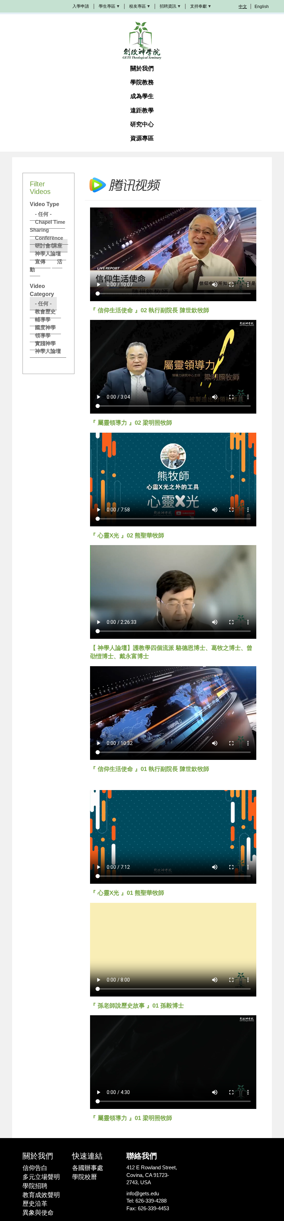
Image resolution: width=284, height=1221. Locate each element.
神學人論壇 (48, 253)
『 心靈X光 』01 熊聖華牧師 (127, 893)
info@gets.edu (142, 1193)
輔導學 (43, 319)
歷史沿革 (35, 1203)
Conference (49, 238)
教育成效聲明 (41, 1195)
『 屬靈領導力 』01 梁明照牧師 (131, 1118)
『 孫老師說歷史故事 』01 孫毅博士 (137, 1005)
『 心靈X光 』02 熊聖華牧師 (127, 535)
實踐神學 (45, 343)
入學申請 (80, 6)
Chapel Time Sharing (47, 226)
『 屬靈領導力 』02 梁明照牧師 (131, 422)
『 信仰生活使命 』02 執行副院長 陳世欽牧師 (149, 310)
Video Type (44, 204)
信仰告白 (35, 1167)
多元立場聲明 (41, 1176)
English (262, 6)
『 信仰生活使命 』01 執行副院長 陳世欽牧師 (149, 769)
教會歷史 (45, 311)
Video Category (42, 290)
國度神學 (45, 327)
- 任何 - (43, 214)
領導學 (43, 335)
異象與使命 (38, 1212)
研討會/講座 (48, 245)
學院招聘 (35, 1185)
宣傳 (40, 261)
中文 (243, 6)
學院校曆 (84, 1176)
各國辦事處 (87, 1167)
